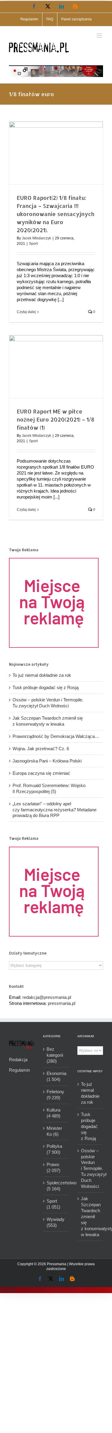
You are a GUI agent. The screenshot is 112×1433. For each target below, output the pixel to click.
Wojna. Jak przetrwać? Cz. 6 (41, 748)
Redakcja (18, 1059)
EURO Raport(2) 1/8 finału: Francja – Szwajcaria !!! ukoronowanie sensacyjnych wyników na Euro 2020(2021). (55, 213)
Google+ (8, 1289)
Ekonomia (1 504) (56, 1076)
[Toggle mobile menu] (100, 35)
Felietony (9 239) (55, 1094)
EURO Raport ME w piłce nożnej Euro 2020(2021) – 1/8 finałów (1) (55, 419)
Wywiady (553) (56, 1222)
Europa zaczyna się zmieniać (41, 773)
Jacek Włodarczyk (36, 238)
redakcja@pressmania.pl (46, 997)
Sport (33, 243)
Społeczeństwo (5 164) (56, 1185)
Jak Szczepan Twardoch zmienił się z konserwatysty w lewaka (90, 1216)
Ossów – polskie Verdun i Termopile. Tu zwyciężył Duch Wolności (90, 1168)
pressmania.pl (61, 1003)
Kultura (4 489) (53, 1112)
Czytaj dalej (26, 312)
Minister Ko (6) (54, 1131)
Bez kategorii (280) (55, 1055)
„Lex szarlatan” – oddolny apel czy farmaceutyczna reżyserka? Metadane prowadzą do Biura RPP (54, 809)
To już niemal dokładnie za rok (42, 675)
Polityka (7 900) (54, 1149)
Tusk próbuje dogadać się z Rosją (46, 687)
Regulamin (19, 1070)
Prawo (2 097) (53, 1167)
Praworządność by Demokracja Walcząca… (56, 736)
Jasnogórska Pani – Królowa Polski (47, 760)
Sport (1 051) (53, 1203)
